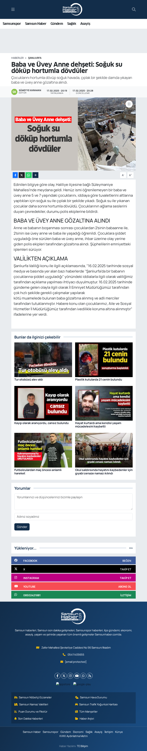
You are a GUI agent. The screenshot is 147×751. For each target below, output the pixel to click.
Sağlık (71, 24)
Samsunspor (12, 24)
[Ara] (134, 9)
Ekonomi (78, 732)
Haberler (17, 57)
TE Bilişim (82, 746)
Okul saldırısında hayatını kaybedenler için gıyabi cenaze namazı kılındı (104, 471)
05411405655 (76, 654)
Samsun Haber (35, 24)
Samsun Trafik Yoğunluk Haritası (98, 704)
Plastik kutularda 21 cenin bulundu (98, 379)
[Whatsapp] (83, 676)
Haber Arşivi (87, 718)
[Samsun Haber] (72, 9)
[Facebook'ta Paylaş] (15, 175)
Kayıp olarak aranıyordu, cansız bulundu (41, 423)
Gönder (22, 527)
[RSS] (90, 676)
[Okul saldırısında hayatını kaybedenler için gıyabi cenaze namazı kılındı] (104, 450)
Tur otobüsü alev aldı (28, 379)
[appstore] (63, 684)
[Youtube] (77, 676)
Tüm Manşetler (88, 711)
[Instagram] (70, 676)
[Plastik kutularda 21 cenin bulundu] (104, 359)
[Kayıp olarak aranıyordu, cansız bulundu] (43, 403)
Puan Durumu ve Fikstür (32, 711)
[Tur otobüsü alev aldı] (43, 359)
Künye (119, 732)
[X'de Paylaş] (22, 175)
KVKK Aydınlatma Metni (73, 736)
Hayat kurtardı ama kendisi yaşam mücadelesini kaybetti (98, 424)
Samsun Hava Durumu (93, 697)
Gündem (57, 24)
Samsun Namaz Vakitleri (33, 704)
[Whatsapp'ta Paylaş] (28, 175)
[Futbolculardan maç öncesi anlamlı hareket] (43, 450)
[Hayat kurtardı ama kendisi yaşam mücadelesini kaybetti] (104, 403)
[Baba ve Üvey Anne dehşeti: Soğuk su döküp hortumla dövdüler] (73, 134)
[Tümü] (131, 548)
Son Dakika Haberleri (30, 718)
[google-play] (82, 684)
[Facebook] (57, 676)
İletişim (109, 732)
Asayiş (85, 24)
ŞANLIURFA (34, 57)
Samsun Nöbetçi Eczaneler (35, 697)
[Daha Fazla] (35, 175)
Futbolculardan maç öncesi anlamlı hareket (37, 471)
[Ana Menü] (13, 9)
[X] (64, 676)
